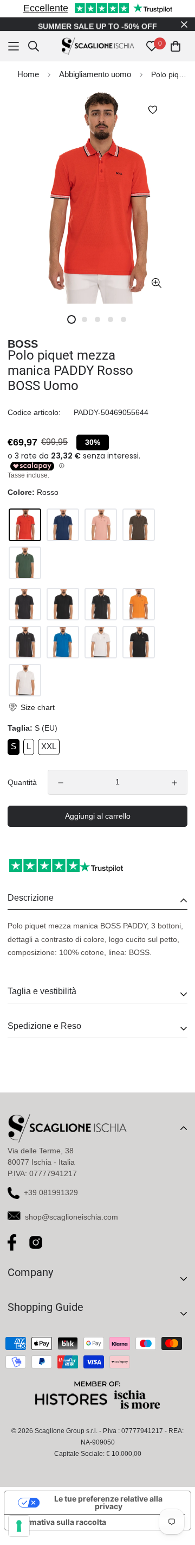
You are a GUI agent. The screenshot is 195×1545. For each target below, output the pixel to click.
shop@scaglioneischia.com (71, 1217)
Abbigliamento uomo (95, 74)
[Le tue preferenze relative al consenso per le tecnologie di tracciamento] (19, 1526)
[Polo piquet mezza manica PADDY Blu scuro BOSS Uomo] (25, 604)
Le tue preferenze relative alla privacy (108, 1502)
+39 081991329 (51, 1192)
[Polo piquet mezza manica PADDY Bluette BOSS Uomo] (63, 524)
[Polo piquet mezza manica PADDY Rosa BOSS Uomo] (100, 524)
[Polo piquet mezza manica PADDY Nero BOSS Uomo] (63, 604)
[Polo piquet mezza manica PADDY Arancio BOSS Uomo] (138, 604)
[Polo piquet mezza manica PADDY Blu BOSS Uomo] (100, 604)
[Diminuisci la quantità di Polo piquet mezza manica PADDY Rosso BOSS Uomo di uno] (60, 782)
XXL (48, 746)
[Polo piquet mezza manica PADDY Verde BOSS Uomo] (25, 562)
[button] (31, 707)
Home (28, 74)
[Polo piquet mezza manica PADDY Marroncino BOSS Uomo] (138, 524)
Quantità (22, 782)
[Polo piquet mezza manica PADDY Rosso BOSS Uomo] (25, 524)
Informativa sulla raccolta (59, 1522)
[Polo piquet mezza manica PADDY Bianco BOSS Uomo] (100, 642)
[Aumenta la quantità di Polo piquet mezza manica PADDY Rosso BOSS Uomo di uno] (174, 782)
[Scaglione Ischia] (97, 46)
